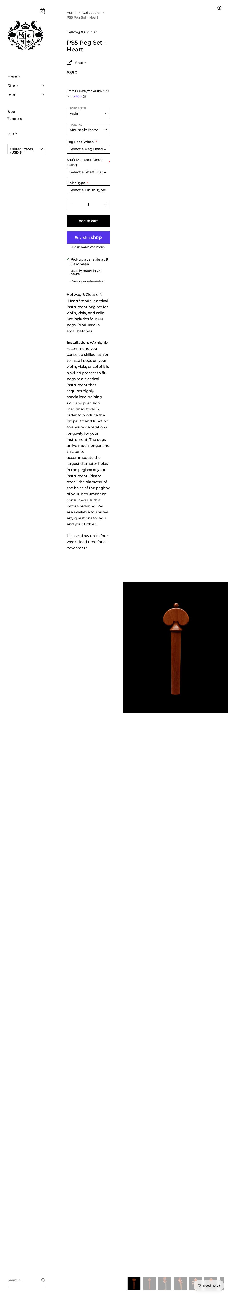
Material (75, 124)
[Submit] (43, 1280)
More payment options (88, 247)
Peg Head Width (82, 142)
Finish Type (77, 183)
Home (72, 12)
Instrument (77, 108)
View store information (88, 281)
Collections (91, 12)
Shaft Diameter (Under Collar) (88, 162)
